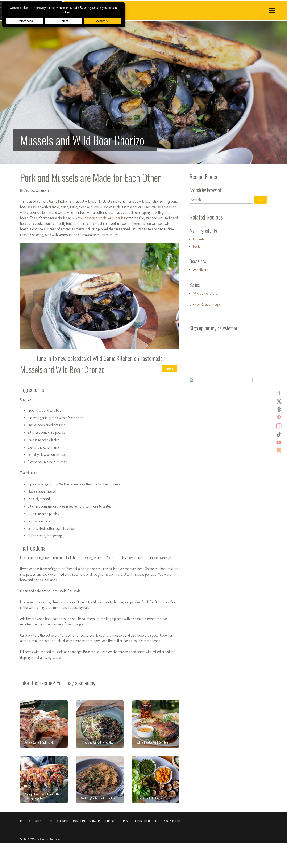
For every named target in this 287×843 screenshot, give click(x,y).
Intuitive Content (31, 820)
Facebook (280, 393)
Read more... (143, 92)
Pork (196, 246)
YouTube (280, 442)
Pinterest (280, 417)
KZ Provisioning (58, 820)
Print (170, 368)
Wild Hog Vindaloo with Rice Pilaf (100, 779)
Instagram (280, 426)
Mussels (198, 239)
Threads (280, 409)
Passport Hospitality (87, 820)
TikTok (280, 434)
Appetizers (200, 269)
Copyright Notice (145, 820)
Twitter (280, 401)
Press (125, 820)
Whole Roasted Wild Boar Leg (155, 724)
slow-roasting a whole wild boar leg (100, 217)
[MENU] (273, 11)
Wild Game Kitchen (206, 293)
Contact (111, 820)
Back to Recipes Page (205, 304)
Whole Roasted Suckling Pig (44, 724)
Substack (280, 450)
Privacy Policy (171, 820)
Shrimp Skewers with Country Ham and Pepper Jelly (44, 779)
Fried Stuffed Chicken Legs (155, 779)
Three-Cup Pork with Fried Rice (100, 724)
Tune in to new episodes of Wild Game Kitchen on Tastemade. (100, 358)
